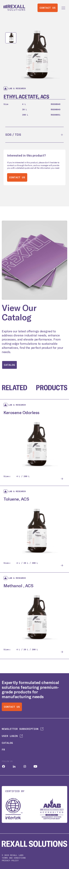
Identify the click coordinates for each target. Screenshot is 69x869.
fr (3, 749)
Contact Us (48, 7)
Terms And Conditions (14, 858)
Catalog (9, 364)
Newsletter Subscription (20, 728)
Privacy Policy (10, 860)
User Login (10, 736)
